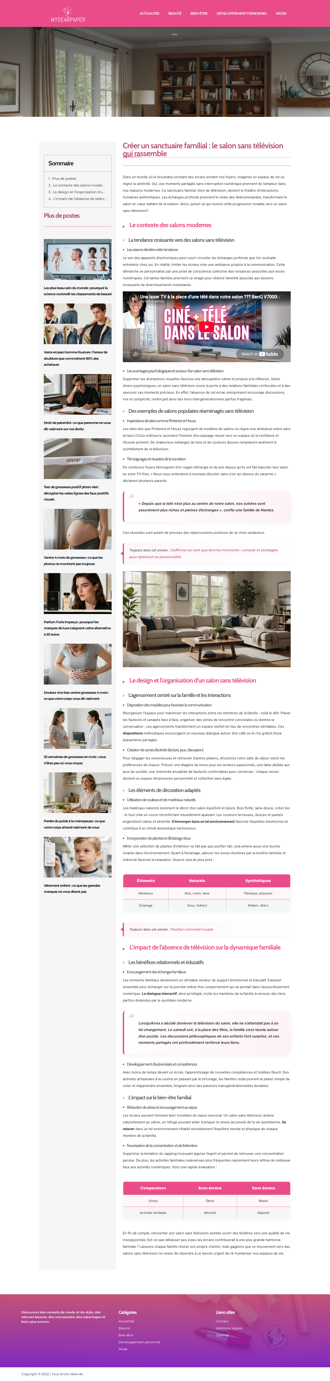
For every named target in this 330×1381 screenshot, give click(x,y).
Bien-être (199, 13)
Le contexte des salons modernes (80, 185)
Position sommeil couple (192, 929)
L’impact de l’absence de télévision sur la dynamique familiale (80, 199)
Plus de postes (64, 178)
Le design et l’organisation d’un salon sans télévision (80, 192)
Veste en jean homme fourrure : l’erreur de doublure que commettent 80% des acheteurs (75, 358)
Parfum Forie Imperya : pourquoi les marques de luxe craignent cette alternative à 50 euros (77, 628)
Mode (281, 13)
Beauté (174, 13)
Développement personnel (242, 13)
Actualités (149, 13)
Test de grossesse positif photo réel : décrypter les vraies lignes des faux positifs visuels (76, 493)
